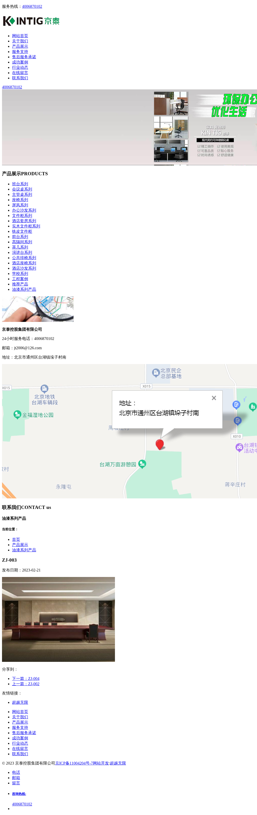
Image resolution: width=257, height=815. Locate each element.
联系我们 (20, 754)
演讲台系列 (22, 252)
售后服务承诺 (24, 733)
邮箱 (16, 778)
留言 (16, 783)
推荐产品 (20, 284)
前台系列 (20, 237)
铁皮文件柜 (22, 231)
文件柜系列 (22, 215)
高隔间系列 (22, 242)
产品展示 (20, 545)
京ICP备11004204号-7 (74, 763)
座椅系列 (20, 200)
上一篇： (25, 684)
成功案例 (20, 738)
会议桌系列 (22, 189)
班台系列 (20, 184)
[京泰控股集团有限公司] (31, 27)
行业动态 (20, 743)
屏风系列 (20, 205)
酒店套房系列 (24, 221)
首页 (16, 539)
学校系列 (20, 273)
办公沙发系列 (24, 210)
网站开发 (101, 763)
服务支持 (20, 727)
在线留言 (20, 748)
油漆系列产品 (24, 289)
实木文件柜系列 (26, 226)
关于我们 (20, 717)
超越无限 (118, 763)
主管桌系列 (22, 194)
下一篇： (25, 678)
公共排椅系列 (24, 258)
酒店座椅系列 (24, 263)
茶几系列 (20, 247)
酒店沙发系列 (24, 268)
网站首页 (20, 712)
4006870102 (32, 6)
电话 (16, 772)
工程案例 (20, 279)
